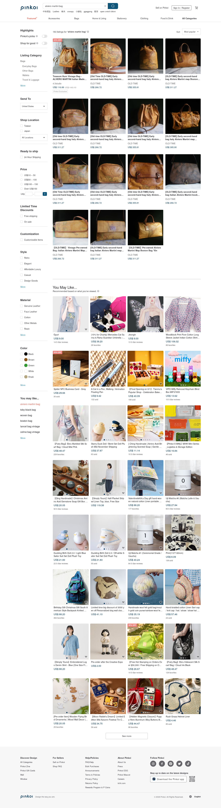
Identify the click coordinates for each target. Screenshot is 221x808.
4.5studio (57, 83)
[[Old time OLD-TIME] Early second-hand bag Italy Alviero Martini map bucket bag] (145, 56)
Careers (121, 779)
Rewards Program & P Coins (97, 787)
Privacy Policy (91, 779)
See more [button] (126, 736)
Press (120, 766)
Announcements (92, 771)
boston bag (26, 420)
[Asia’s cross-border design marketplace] (28, 8)
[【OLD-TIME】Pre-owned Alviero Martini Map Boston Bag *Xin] (145, 227)
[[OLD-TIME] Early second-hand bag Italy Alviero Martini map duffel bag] (183, 116)
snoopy (70, 11)
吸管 (96, 11)
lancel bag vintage (30, 426)
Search (113, 6)
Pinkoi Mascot (124, 775)
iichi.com (122, 783)
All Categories (26, 762)
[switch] (33, 36)
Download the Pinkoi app (170, 779)
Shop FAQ (57, 766)
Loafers (56, 11)
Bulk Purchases (92, 766)
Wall (22, 775)
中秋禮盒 (47, 11)
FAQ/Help (89, 762)
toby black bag (28, 409)
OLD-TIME (95, 83)
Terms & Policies (92, 775)
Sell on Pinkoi (162, 7)
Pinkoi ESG (123, 771)
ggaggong (88, 11)
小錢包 (79, 11)
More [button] (22, 85)
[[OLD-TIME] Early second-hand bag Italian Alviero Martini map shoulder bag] (108, 227)
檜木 (63, 11)
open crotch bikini (108, 11)
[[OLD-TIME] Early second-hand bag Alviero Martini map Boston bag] (183, 56)
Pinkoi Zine (25, 766)
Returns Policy (91, 783)
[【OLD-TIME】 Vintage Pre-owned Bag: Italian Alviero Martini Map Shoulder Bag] (70, 227)
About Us (122, 762)
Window (23, 779)
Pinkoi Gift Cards (27, 771)
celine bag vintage (30, 432)
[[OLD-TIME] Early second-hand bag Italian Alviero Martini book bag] (183, 172)
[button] (45, 194)
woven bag (26, 415)
